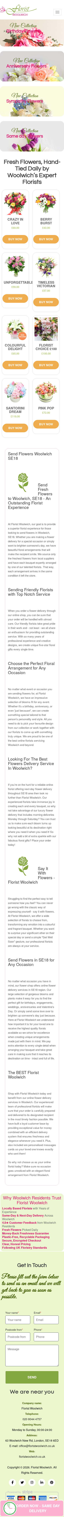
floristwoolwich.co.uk (32, 1456)
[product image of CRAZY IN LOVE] (15, 203)
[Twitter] (22, 1482)
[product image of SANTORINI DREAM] (15, 392)
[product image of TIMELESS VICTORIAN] (46, 266)
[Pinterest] (51, 1482)
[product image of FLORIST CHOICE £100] (46, 329)
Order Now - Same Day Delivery (38, 1508)
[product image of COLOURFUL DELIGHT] (15, 329)
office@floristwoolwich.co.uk (37, 1446)
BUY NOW (15, 239)
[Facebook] (12, 1482)
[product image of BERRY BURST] (46, 203)
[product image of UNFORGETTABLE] (15, 266)
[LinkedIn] (41, 1482)
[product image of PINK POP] (46, 392)
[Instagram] (32, 1482)
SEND (32, 1377)
